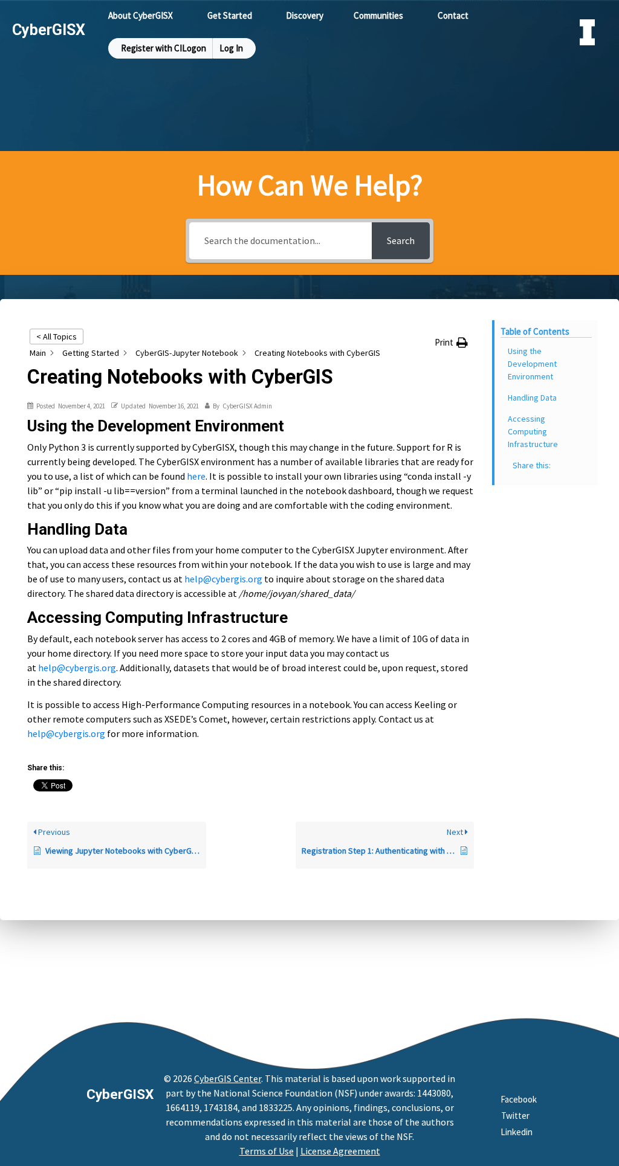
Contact (453, 15)
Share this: (532, 465)
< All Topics (56, 336)
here (196, 476)
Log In (231, 48)
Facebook (519, 1099)
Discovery (304, 15)
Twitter (515, 1115)
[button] (451, 343)
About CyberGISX (140, 15)
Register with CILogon (163, 48)
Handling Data (532, 397)
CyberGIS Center (227, 1078)
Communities (378, 15)
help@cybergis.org (223, 579)
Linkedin (517, 1132)
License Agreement (340, 1151)
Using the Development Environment (532, 364)
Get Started (229, 15)
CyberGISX (120, 1094)
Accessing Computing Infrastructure (533, 431)
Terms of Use (266, 1151)
